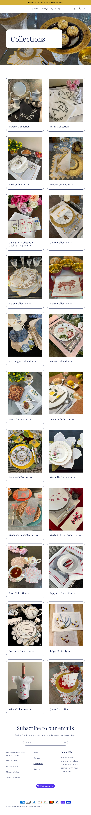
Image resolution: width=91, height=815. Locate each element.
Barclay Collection (19, 126)
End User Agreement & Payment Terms (15, 753)
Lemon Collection (19, 477)
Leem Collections (19, 419)
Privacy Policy (12, 761)
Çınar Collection (59, 709)
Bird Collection (17, 184)
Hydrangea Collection (21, 361)
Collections (38, 763)
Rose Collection (18, 593)
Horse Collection (59, 303)
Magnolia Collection (61, 477)
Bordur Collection (60, 184)
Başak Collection (59, 126)
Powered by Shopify (34, 806)
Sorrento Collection (20, 651)
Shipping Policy (12, 772)
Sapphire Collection (61, 593)
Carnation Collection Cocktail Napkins (21, 244)
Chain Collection (59, 242)
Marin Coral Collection (22, 535)
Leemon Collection (60, 419)
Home (36, 752)
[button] (5, 8)
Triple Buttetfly (58, 651)
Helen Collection (18, 303)
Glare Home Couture (19, 806)
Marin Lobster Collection (64, 535)
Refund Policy (12, 766)
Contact (37, 769)
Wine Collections (18, 709)
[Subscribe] (65, 743)
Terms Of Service (13, 777)
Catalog (37, 758)
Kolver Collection (60, 361)
